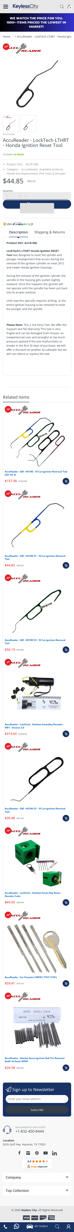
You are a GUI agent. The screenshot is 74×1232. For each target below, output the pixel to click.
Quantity (8, 190)
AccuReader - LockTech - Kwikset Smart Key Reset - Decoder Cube (33, 894)
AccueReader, (30, 169)
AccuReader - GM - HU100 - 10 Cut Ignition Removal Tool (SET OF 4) (36, 473)
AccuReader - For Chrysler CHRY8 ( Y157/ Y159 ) (31, 977)
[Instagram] (28, 1153)
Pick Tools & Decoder (52, 173)
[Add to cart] (66, 481)
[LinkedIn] (54, 1153)
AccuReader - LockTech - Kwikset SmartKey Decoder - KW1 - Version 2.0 (34, 726)
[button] (37, 196)
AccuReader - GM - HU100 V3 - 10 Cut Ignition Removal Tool (35, 810)
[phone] (5, 1226)
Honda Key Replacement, (23, 173)
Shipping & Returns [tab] (49, 232)
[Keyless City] (25, 6)
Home (6, 36)
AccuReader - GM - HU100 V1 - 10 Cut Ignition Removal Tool (35, 557)
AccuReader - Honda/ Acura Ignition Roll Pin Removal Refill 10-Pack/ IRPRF (35, 1060)
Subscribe (37, 1110)
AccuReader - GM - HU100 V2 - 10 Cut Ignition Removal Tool (35, 641)
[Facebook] (19, 1153)
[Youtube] (45, 1153)
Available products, (51, 169)
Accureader (9, 134)
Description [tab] (18, 232)
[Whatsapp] (16, 1226)
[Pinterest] (37, 1153)
